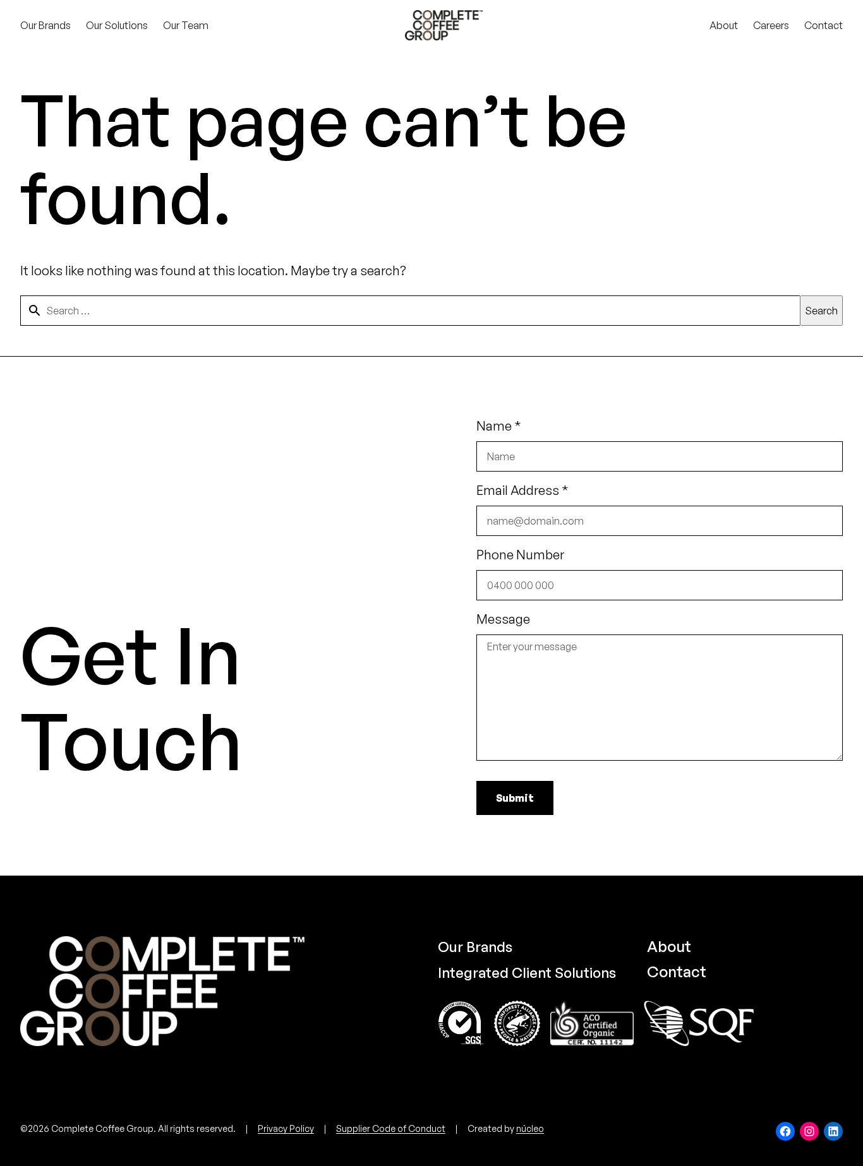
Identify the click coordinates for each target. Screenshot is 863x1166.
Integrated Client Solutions (527, 972)
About (669, 946)
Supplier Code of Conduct (390, 1128)
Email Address (522, 490)
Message (503, 619)
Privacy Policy (286, 1128)
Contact (676, 971)
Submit (515, 798)
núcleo (530, 1128)
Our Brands (475, 946)
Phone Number (520, 554)
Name (498, 426)
